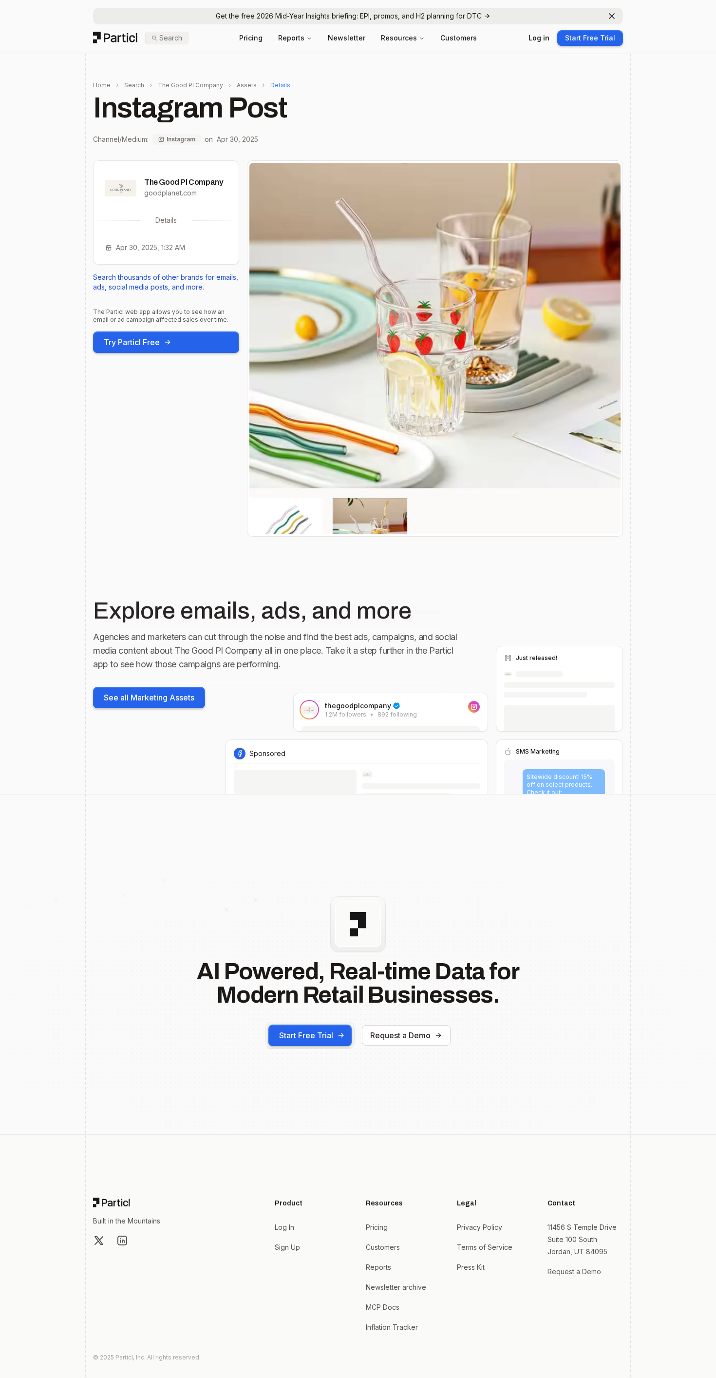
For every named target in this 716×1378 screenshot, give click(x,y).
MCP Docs (382, 1307)
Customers (458, 38)
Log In (284, 1227)
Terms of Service (484, 1247)
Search (134, 85)
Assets (247, 85)
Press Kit (471, 1267)
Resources (399, 38)
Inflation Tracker (392, 1327)
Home (102, 85)
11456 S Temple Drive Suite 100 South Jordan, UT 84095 (582, 1239)
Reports (291, 38)
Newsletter (346, 38)
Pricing (251, 38)
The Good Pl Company (190, 85)
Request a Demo (400, 1035)
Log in (538, 38)
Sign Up (287, 1247)
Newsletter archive (396, 1287)
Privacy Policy (479, 1227)
